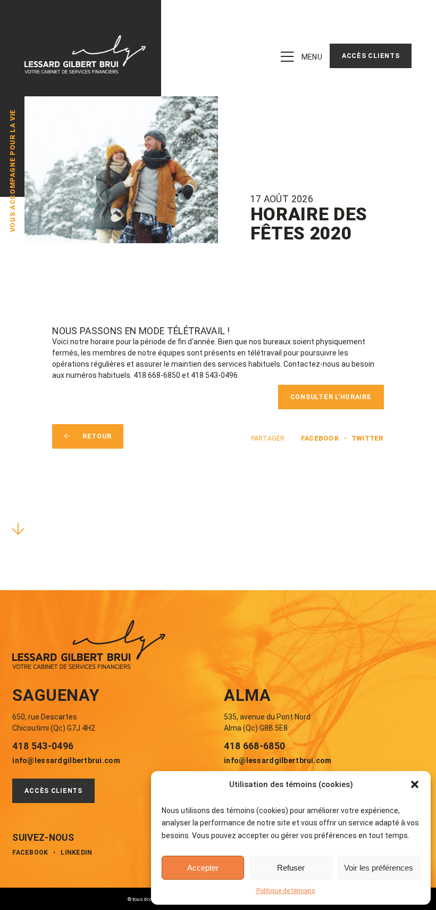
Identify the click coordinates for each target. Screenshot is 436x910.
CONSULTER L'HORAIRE (331, 397)
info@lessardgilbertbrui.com (66, 760)
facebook (320, 438)
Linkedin (76, 852)
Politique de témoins (285, 891)
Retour (96, 436)
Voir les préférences (378, 867)
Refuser (291, 867)
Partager (267, 438)
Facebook (30, 852)
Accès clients (371, 56)
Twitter (367, 438)
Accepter (203, 867)
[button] (414, 784)
